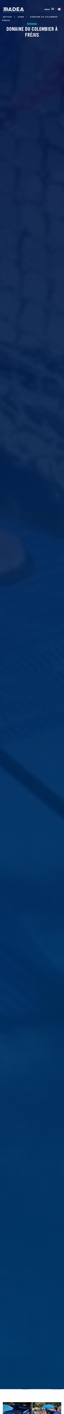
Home (21, 17)
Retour (7, 17)
